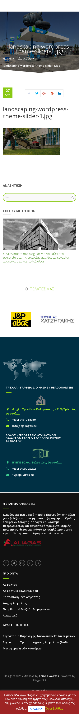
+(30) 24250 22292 (24, 468)
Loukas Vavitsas (49, 676)
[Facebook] (29, 93)
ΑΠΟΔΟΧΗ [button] (36, 708)
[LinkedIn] (59, 93)
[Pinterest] (52, 93)
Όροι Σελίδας (54, 708)
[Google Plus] (44, 93)
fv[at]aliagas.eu (23, 475)
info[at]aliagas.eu (24, 426)
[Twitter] (36, 93)
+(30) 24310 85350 (24, 419)
